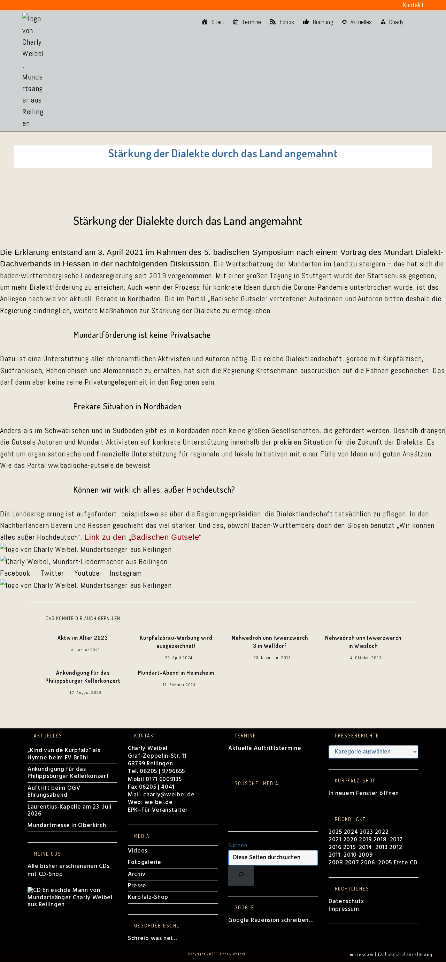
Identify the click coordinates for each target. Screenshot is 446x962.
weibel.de (158, 802)
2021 (336, 839)
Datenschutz (346, 901)
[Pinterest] (230, 810)
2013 (381, 847)
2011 (334, 855)
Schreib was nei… (152, 938)
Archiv (137, 874)
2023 (366, 832)
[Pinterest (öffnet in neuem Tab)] (36, 5)
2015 (349, 847)
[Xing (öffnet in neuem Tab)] (77, 5)
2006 (368, 863)
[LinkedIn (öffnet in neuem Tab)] (56, 5)
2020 (350, 839)
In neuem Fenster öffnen (364, 793)
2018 (380, 839)
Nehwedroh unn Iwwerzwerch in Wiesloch (363, 641)
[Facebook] (230, 796)
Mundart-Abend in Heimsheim (176, 672)
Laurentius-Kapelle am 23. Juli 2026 (70, 810)
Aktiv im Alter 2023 (82, 637)
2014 (366, 847)
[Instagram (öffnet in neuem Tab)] (46, 5)
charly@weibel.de (168, 795)
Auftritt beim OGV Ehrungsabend (54, 791)
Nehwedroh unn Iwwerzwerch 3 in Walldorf (270, 641)
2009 (366, 855)
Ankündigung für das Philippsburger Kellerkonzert (83, 676)
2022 (382, 832)
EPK (133, 810)
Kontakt (413, 5)
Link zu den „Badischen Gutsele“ (143, 537)
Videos (137, 851)
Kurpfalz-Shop (148, 897)
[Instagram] (230, 803)
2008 (337, 863)
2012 (395, 847)
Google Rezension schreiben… (271, 920)
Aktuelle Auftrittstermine (264, 748)
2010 (350, 855)
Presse (137, 886)
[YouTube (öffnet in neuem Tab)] (67, 5)
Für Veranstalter (164, 810)
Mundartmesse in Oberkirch (67, 825)
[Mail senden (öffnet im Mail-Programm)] (87, 5)
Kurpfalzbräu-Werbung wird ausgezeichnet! (176, 641)
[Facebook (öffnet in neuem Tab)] (26, 5)
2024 (351, 832)
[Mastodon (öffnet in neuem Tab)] (98, 5)
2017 (396, 839)
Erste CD (406, 863)
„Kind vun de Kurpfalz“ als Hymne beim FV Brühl (64, 754)
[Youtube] (230, 817)
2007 (352, 863)
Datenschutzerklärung (405, 955)
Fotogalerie (144, 862)
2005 (385, 863)
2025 (335, 832)
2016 (335, 847)
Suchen (237, 845)
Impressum (344, 909)
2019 (365, 839)
